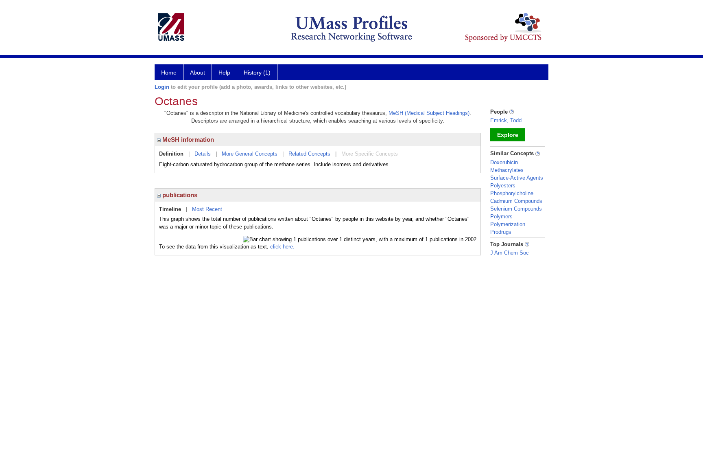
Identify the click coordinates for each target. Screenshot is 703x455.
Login (162, 87)
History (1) (257, 72)
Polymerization (507, 224)
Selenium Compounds (516, 209)
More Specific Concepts (369, 154)
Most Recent (207, 209)
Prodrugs (500, 232)
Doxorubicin (504, 162)
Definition (171, 154)
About (197, 72)
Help (224, 72)
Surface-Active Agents (516, 178)
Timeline (170, 209)
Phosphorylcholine (511, 193)
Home (169, 72)
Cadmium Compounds (516, 201)
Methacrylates (507, 170)
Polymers (501, 216)
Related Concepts (309, 154)
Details (202, 154)
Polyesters (502, 185)
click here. (282, 247)
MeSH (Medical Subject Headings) (429, 113)
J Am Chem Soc (509, 253)
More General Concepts (249, 154)
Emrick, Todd (506, 120)
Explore (507, 135)
